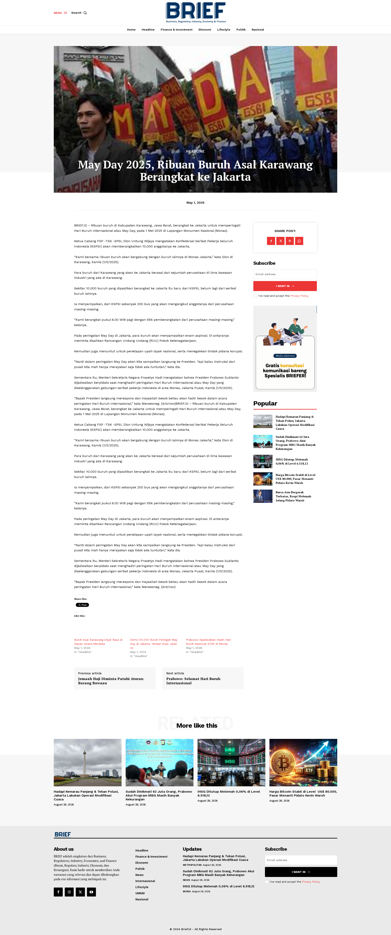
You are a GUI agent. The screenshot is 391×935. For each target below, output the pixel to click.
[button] (79, 12)
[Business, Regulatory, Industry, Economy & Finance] (87, 835)
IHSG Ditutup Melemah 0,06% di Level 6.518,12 (292, 461)
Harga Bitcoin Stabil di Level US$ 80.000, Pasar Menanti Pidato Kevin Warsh (296, 479)
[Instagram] (69, 892)
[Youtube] (91, 892)
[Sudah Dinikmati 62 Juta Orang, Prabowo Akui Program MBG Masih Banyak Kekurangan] (262, 441)
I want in (283, 286)
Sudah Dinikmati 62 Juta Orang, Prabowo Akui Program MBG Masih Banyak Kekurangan (296, 443)
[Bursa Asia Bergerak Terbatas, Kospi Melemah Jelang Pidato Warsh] (262, 496)
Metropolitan (192, 865)
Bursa (187, 891)
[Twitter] (280, 241)
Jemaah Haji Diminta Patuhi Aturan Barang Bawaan (110, 681)
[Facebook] (271, 241)
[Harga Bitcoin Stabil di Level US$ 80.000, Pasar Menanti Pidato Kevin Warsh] (262, 479)
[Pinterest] (290, 241)
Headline (195, 151)
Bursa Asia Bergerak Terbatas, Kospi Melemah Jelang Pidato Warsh (293, 496)
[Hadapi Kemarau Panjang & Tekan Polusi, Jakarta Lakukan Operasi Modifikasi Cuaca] (262, 421)
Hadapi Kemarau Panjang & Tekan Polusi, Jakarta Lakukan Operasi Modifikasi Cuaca (295, 423)
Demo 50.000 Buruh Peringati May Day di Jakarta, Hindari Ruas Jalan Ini (153, 643)
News (186, 880)
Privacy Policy (299, 295)
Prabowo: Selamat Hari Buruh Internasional (193, 681)
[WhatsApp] (299, 241)
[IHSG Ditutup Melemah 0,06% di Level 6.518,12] (262, 461)
